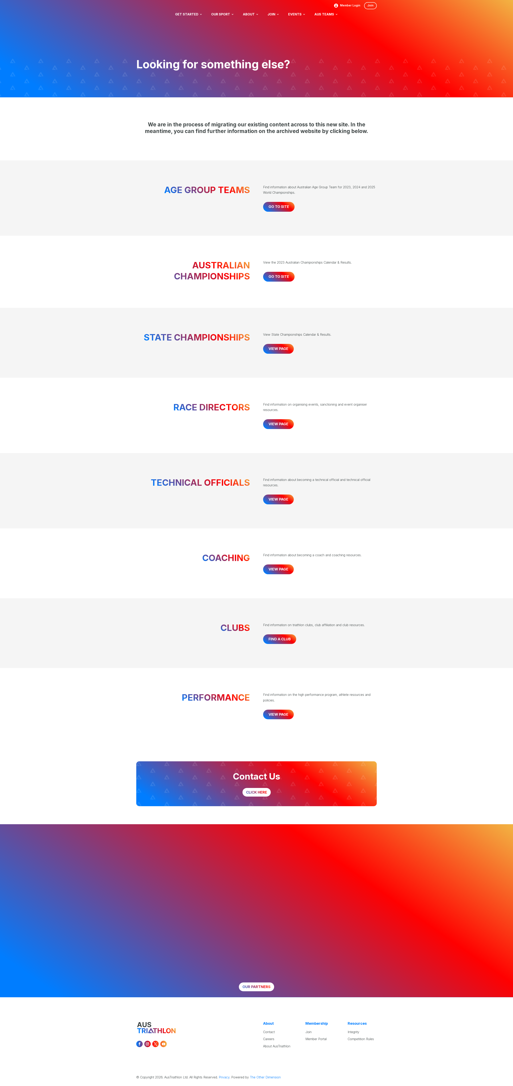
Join (370, 5)
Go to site (279, 207)
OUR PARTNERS (256, 987)
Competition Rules (361, 1039)
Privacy (224, 1077)
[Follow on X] (155, 1044)
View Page (278, 349)
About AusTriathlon (276, 1046)
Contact (269, 1032)
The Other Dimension (265, 1077)
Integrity (353, 1032)
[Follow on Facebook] (139, 1044)
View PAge (278, 424)
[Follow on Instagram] (147, 1044)
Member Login (350, 5)
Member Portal (316, 1039)
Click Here (256, 792)
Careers (268, 1039)
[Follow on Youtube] (163, 1044)
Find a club (280, 639)
